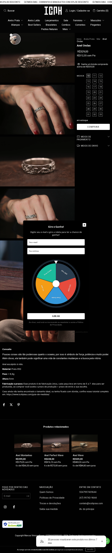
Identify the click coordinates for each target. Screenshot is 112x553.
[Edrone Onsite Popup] (56, 276)
